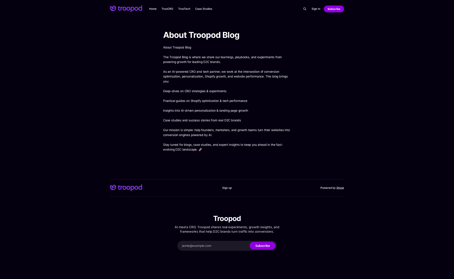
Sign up (227, 187)
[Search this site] (305, 9)
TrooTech (184, 8)
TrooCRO (167, 8)
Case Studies (203, 8)
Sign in (316, 8)
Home (153, 8)
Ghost (340, 187)
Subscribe (334, 9)
